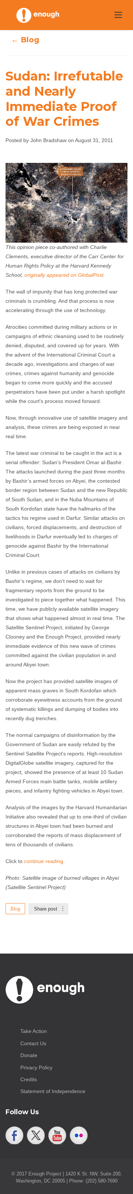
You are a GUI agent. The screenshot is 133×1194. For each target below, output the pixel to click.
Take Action (33, 1031)
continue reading (43, 861)
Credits (28, 1079)
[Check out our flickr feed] (79, 1135)
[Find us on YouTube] (57, 1135)
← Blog (25, 39)
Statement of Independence (52, 1091)
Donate (28, 1055)
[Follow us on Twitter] (36, 1135)
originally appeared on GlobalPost (63, 275)
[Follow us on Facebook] (14, 1135)
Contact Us (33, 1043)
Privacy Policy (36, 1067)
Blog (15, 908)
